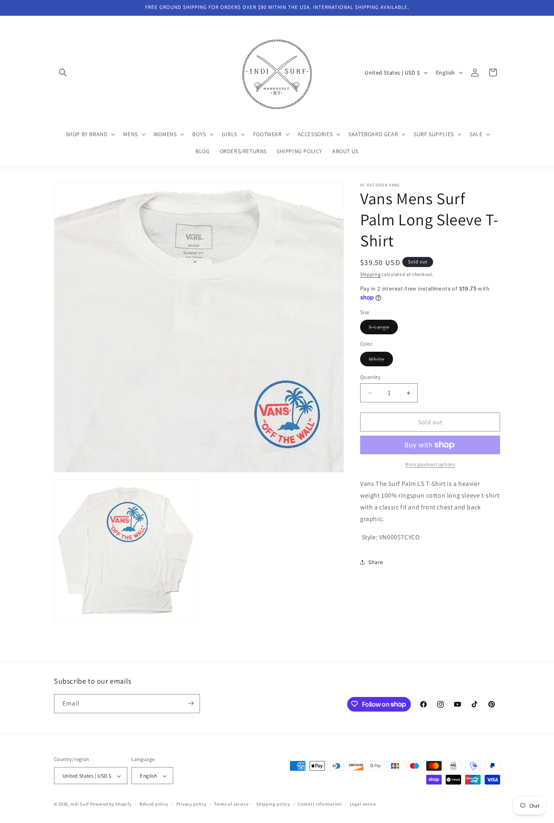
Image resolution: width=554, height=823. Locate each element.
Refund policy (154, 804)
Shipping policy (273, 804)
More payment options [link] (430, 464)
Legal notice (363, 804)
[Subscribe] (191, 703)
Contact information (319, 804)
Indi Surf (80, 804)
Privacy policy (191, 804)
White (381, 360)
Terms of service (231, 804)
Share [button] (375, 562)
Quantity (370, 377)
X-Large (383, 328)
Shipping (370, 274)
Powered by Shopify (111, 804)
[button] (63, 72)
